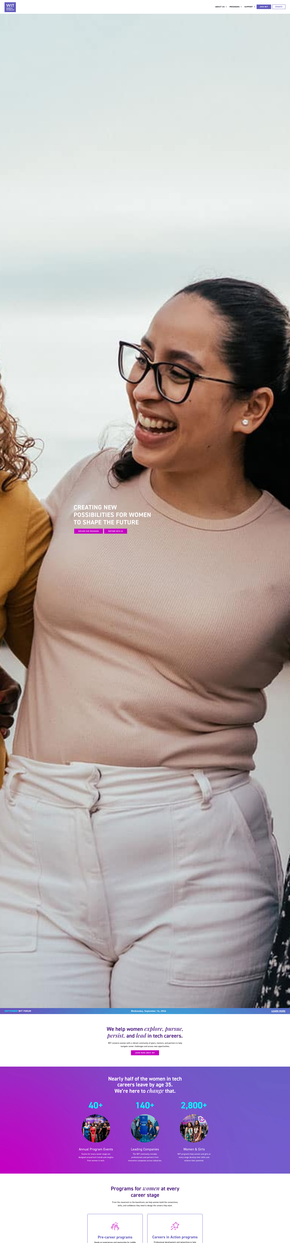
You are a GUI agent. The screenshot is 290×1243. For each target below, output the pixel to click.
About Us (220, 7)
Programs (235, 7)
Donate (278, 7)
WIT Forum (18, 1011)
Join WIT (264, 7)
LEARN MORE (278, 1011)
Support (248, 7)
